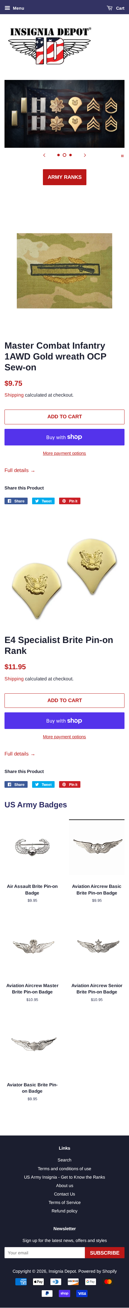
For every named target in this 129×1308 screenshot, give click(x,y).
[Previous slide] (44, 155)
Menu (18, 8)
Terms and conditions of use (64, 1168)
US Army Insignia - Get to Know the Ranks (64, 1177)
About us (64, 1185)
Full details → (19, 470)
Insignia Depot (62, 1271)
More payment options (64, 453)
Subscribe (104, 1253)
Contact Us (64, 1194)
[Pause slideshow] (122, 155)
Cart (119, 8)
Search (64, 1160)
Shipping (14, 394)
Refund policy (64, 1210)
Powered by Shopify (97, 1271)
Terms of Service (65, 1202)
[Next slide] (85, 155)
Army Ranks (65, 177)
